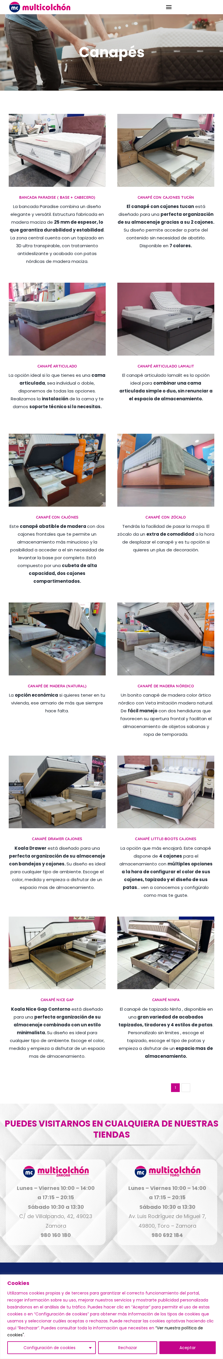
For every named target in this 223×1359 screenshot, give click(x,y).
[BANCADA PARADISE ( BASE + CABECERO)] (57, 119)
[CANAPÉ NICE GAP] (57, 921)
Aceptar (187, 1348)
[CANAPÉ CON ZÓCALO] (165, 438)
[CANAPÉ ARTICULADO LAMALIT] (165, 287)
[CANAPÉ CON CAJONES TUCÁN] (165, 119)
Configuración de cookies (49, 1348)
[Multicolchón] (40, 4)
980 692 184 (167, 1235)
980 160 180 (56, 1235)
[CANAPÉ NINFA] (165, 921)
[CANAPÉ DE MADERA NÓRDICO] (165, 607)
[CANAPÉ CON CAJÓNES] (57, 438)
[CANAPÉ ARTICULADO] (57, 287)
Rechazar (127, 1348)
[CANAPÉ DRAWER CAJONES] (57, 760)
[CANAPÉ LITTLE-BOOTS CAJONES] (165, 760)
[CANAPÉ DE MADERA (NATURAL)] (57, 607)
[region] (111, 1316)
